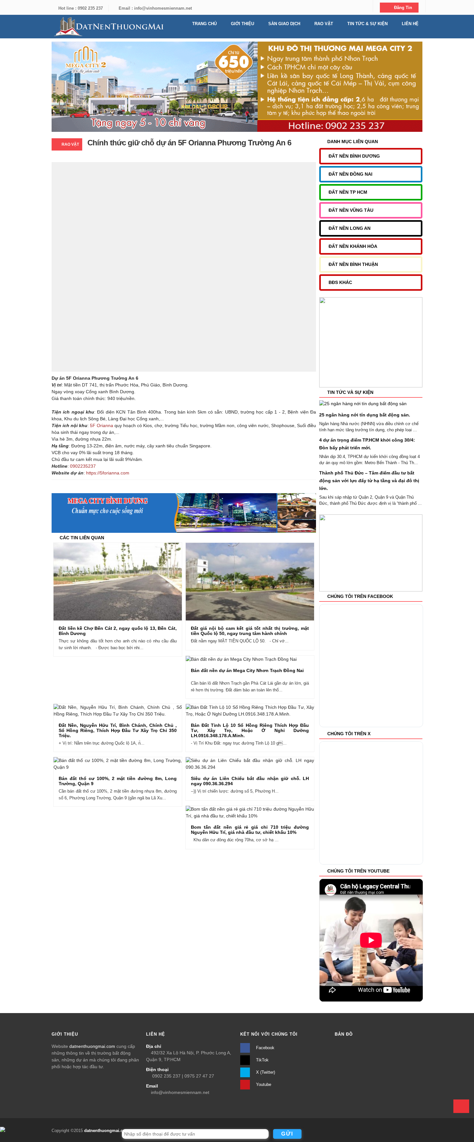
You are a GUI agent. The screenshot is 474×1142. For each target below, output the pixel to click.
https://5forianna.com (107, 472)
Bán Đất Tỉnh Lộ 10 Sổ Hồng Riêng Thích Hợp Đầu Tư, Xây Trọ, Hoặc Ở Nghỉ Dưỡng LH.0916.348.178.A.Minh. (250, 730)
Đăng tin (402, 7)
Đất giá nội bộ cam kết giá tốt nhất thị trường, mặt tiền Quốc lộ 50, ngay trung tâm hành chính (250, 631)
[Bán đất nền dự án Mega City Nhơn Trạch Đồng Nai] (262, 659)
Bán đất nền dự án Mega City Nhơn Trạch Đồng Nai (247, 670)
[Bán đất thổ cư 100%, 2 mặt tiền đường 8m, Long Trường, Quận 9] (129, 764)
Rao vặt (70, 144)
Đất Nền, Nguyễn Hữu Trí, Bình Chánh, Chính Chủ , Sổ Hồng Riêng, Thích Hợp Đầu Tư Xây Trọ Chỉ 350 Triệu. (118, 730)
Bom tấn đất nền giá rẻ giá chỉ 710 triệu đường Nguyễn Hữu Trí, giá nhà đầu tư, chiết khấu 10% (250, 830)
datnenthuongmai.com (92, 1046)
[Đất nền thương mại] (108, 26)
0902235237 (83, 466)
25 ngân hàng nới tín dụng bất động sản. (364, 414)
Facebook (264, 1047)
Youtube (263, 1084)
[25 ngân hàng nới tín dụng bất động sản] (363, 403)
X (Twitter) (265, 1072)
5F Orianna (101, 425)
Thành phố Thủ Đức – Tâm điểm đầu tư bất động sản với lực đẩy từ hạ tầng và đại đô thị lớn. (369, 480)
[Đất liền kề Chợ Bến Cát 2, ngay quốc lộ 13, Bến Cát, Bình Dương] (129, 582)
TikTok (262, 1060)
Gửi (287, 1134)
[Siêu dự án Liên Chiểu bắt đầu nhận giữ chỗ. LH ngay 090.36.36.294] (262, 764)
